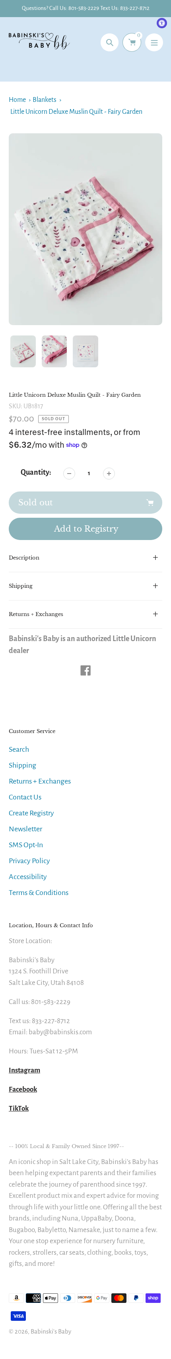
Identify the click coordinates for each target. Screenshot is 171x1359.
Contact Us (25, 797)
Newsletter (25, 829)
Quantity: (36, 472)
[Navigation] (154, 42)
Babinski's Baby (51, 1331)
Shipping (22, 765)
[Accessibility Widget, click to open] (162, 23)
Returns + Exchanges (40, 781)
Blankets (44, 99)
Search (19, 749)
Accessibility (28, 877)
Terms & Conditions (38, 893)
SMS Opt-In (26, 845)
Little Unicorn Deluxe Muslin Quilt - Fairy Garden (76, 111)
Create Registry (31, 813)
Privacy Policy (29, 861)
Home (17, 99)
